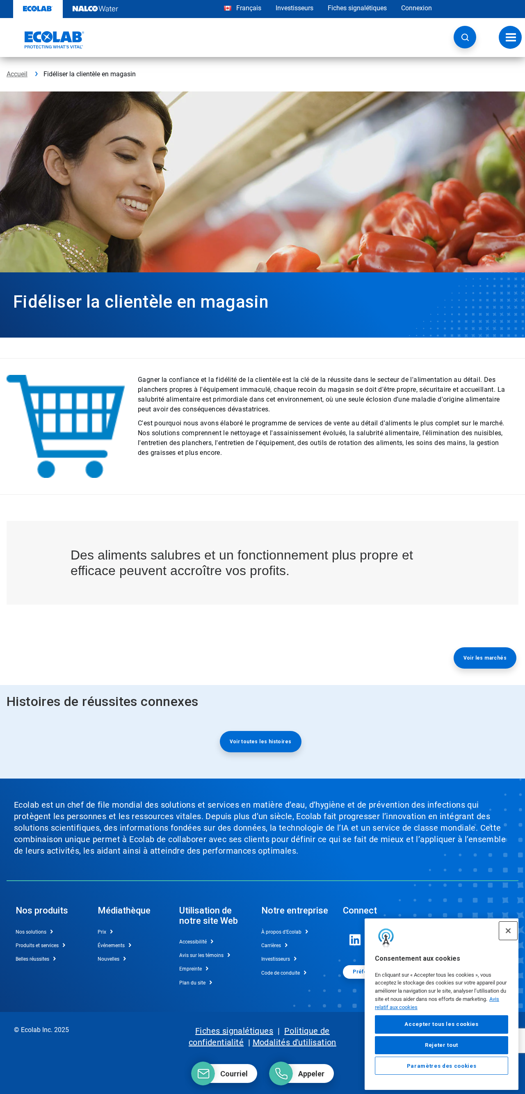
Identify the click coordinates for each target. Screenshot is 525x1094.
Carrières (271, 945)
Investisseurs (294, 8)
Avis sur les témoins (201, 955)
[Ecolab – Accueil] (45, 40)
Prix (102, 932)
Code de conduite (280, 973)
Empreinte (190, 969)
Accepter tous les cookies (441, 1024)
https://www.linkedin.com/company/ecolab (355, 940)
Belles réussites (32, 959)
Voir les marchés (485, 658)
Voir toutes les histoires (261, 742)
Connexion (416, 8)
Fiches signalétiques (357, 8)
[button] (465, 37)
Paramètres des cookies (441, 1066)
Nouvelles (108, 959)
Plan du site (192, 983)
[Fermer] (508, 931)
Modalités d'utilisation (294, 1042)
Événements (111, 945)
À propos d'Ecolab (281, 932)
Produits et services (37, 945)
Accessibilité (193, 942)
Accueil (17, 74)
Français (248, 8)
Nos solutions (31, 932)
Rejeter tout (441, 1045)
